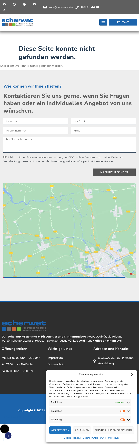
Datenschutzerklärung (94, 437)
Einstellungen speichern (113, 430)
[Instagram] (14, 4)
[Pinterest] (24, 4)
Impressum (114, 437)
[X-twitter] (4, 10)
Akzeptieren (60, 430)
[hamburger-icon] (103, 22)
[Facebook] (4, 4)
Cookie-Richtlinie (72, 437)
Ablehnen (82, 430)
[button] (132, 374)
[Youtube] (34, 4)
